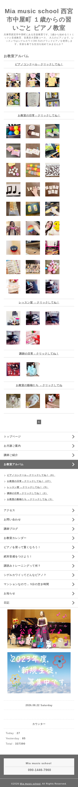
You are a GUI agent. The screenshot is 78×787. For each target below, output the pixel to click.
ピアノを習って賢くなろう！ (22, 547)
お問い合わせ (12, 519)
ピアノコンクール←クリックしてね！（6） (31, 475)
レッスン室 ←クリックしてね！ (39, 302)
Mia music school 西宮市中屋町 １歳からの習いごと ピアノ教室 (39, 19)
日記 (6, 602)
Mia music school (30, 783)
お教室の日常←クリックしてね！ (39, 115)
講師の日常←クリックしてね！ (39, 353)
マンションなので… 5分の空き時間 (26, 584)
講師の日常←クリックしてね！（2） (27, 493)
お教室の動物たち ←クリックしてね (39, 385)
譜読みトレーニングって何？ (22, 565)
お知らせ (9, 593)
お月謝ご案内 (12, 445)
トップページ (12, 436)
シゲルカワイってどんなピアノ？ (25, 574)
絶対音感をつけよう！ (18, 556)
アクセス (9, 510)
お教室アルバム (14, 464)
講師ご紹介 (11, 454)
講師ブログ (11, 528)
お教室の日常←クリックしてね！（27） (29, 481)
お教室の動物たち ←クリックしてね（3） (30, 499)
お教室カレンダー (15, 537)
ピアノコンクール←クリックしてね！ (39, 64)
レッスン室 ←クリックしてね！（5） (28, 487)
